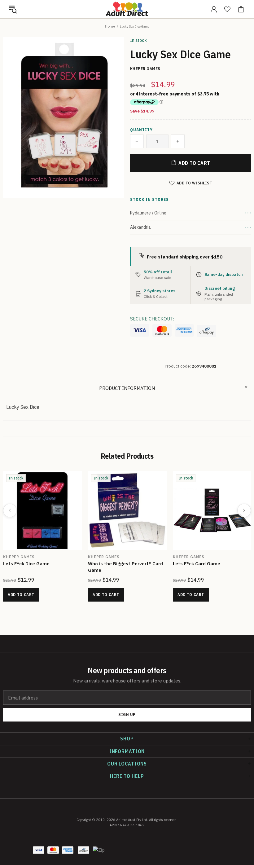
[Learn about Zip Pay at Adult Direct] (99, 853)
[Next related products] (244, 510)
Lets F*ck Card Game (196, 564)
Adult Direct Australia (127, 9)
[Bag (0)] (241, 9)
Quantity (141, 130)
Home (110, 26)
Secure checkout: (152, 319)
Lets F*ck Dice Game (26, 564)
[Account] (214, 9)
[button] (13, 9)
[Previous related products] (10, 510)
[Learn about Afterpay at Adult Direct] (206, 331)
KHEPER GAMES (19, 556)
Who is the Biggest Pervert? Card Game (125, 567)
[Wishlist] (227, 9)
